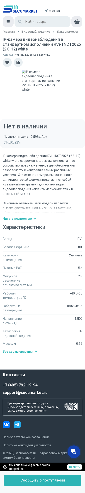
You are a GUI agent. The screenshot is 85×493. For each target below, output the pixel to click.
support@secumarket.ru (25, 392)
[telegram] (17, 425)
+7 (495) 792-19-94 (20, 385)
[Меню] (8, 21)
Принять (74, 466)
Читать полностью (17, 218)
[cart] (76, 21)
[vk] (8, 425)
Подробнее (16, 468)
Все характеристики (18, 351)
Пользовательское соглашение (26, 437)
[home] (20, 9)
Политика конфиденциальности (27, 445)
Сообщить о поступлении (42, 480)
